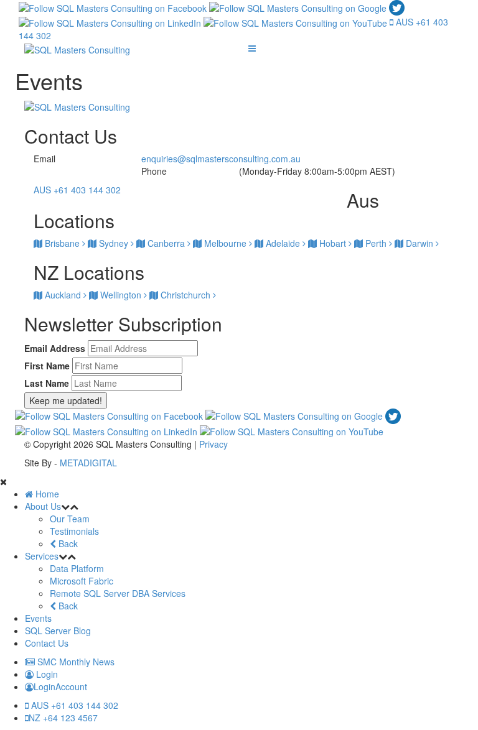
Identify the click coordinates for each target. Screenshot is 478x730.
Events (38, 618)
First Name (47, 365)
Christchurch (185, 295)
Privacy (213, 444)
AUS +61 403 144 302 (73, 705)
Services (42, 556)
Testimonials (74, 531)
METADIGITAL (88, 462)
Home (46, 493)
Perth (376, 243)
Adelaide (282, 243)
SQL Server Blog (58, 630)
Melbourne (225, 243)
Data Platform (77, 568)
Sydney (113, 243)
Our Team (70, 518)
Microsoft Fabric (81, 581)
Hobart (333, 243)
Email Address (54, 348)
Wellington (121, 295)
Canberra (166, 243)
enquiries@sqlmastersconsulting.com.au (221, 158)
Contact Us (46, 643)
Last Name (46, 383)
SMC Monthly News (75, 661)
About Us (43, 506)
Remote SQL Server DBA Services (117, 593)
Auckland (62, 295)
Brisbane (62, 243)
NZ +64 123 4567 (63, 717)
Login (46, 674)
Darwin (419, 243)
